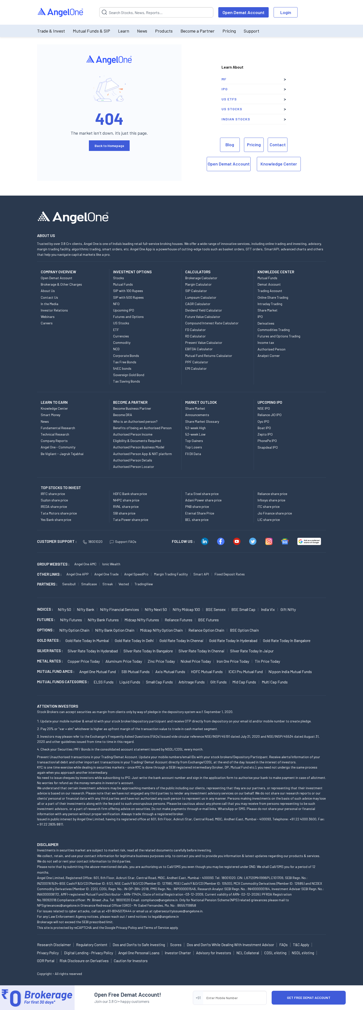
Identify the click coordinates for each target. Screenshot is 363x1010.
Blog (229, 144)
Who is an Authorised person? (135, 421)
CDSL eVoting (275, 953)
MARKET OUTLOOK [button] (201, 402)
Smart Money (50, 415)
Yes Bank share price (56, 519)
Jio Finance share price (275, 513)
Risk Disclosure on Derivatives (84, 960)
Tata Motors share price (59, 513)
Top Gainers (194, 441)
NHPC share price (126, 500)
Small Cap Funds (159, 681)
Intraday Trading (270, 304)
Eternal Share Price (199, 513)
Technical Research (55, 434)
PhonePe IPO (267, 441)
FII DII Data (193, 454)
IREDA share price (54, 506)
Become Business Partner (132, 408)
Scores (176, 944)
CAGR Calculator (197, 304)
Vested (124, 584)
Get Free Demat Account (308, 997)
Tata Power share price (130, 519)
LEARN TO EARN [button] (54, 402)
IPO (225, 89)
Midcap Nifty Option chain (161, 630)
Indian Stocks (236, 119)
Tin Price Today (267, 661)
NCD (116, 349)
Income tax (266, 342)
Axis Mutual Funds (170, 671)
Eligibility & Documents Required (137, 441)
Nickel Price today (196, 661)
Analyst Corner (269, 355)
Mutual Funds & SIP (91, 31)
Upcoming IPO (123, 310)
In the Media (49, 304)
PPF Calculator (196, 362)
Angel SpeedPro (136, 574)
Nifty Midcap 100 (186, 609)
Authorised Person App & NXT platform (142, 454)
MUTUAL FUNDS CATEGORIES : (63, 681)
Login (285, 12)
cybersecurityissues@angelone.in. (178, 911)
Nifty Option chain (74, 630)
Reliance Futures (178, 619)
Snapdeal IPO (268, 447)
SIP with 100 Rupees (128, 291)
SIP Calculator (196, 291)
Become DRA (122, 415)
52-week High (195, 428)
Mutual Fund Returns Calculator (208, 355)
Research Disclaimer (54, 944)
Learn (123, 31)
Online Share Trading (273, 297)
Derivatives (266, 323)
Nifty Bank (85, 609)
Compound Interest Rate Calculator (212, 323)
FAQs (283, 944)
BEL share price (196, 519)
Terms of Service (156, 927)
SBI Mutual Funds (135, 671)
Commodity (121, 342)
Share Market (268, 310)
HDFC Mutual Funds (207, 671)
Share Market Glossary (202, 421)
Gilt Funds (218, 681)
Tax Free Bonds (124, 362)
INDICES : (45, 609)
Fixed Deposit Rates (230, 574)
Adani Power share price (203, 500)
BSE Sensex (216, 609)
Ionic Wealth (111, 564)
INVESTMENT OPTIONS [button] (132, 272)
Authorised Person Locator (133, 466)
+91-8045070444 (119, 911)
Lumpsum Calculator (200, 297)
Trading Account (270, 291)
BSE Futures (208, 619)
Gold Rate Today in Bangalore (286, 640)
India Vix (268, 609)
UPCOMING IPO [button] (270, 402)
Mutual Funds (123, 284)
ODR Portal (45, 960)
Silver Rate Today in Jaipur (252, 650)
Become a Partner (198, 31)
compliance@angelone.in (159, 900)
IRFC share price (53, 494)
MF (224, 79)
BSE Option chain (244, 630)
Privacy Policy (126, 927)
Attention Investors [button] (57, 706)
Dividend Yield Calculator (203, 310)
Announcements (197, 415)
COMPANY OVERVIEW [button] (58, 272)
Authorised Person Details (132, 460)
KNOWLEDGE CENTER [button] (276, 272)
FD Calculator (195, 330)
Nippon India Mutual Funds (290, 671)
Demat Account (269, 284)
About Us (48, 291)
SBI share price (124, 513)
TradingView (144, 584)
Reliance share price (272, 494)
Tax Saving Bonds (126, 381)
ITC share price (269, 506)
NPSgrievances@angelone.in (58, 905)
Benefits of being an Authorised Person (142, 428)
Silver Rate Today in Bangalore (148, 650)
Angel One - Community (58, 447)
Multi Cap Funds (275, 681)
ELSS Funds (104, 681)
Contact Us (49, 297)
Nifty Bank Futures (103, 619)
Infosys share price (271, 500)
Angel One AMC (85, 564)
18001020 (95, 541)
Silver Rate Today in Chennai (201, 650)
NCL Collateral (247, 953)
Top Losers (193, 447)
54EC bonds (122, 368)
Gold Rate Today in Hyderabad (233, 640)
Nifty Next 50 (156, 609)
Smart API (201, 574)
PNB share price (197, 506)
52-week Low (195, 434)
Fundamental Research (58, 428)
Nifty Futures (71, 619)
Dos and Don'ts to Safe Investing (139, 944)
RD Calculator (195, 336)
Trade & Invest (51, 31)
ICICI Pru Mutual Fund (245, 671)
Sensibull (69, 584)
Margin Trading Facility (171, 574)
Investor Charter (178, 953)
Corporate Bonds (126, 355)
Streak (107, 584)
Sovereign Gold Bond (128, 375)
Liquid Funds (129, 681)
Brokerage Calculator (201, 278)
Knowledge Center (279, 163)
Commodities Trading (274, 330)
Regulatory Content (91, 944)
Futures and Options (128, 316)
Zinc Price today (161, 661)
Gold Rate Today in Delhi (134, 640)
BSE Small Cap (243, 609)
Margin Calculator (198, 284)
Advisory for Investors (213, 953)
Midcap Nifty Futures (141, 619)
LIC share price (269, 519)
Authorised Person (271, 349)
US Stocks (232, 109)
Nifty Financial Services (119, 609)
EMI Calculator (196, 368)
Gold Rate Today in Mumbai (87, 640)
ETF (116, 330)
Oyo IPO (263, 421)
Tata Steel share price (202, 494)
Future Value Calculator (202, 316)
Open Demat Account (243, 12)
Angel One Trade (106, 574)
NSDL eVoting (303, 953)
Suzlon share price (54, 500)
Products (164, 31)
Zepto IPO (265, 434)
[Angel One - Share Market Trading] (60, 12)
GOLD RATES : (48, 640)
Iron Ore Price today (233, 661)
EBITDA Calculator (199, 349)
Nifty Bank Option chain (114, 630)
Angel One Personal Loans (139, 953)
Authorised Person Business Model (138, 447)
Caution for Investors (131, 960)
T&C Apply (301, 944)
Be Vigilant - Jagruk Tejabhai (62, 454)
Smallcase (89, 584)
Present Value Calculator (203, 342)
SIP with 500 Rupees (128, 297)
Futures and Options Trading (279, 336)
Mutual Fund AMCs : (55, 671)
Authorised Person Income (132, 434)
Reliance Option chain (206, 630)
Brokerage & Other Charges (61, 284)
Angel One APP (77, 574)
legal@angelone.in (165, 916)
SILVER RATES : (50, 650)
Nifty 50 (64, 609)
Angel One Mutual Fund (97, 671)
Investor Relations (54, 310)
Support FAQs (125, 541)
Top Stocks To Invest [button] (61, 487)
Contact (278, 144)
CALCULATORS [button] (197, 272)
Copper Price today (84, 661)
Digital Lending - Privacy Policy (88, 953)
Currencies (121, 336)
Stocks (118, 278)
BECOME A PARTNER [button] (130, 402)
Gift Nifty (288, 609)
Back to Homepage (109, 146)
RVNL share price (126, 506)
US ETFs (229, 99)
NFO (116, 304)
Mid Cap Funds (244, 681)
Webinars (48, 316)
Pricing (229, 31)
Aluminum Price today (123, 661)
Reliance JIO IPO (270, 415)
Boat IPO (264, 428)
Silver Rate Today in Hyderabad (93, 650)
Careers (47, 323)
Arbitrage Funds (192, 681)
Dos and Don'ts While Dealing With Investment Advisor (230, 944)
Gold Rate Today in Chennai (181, 640)
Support (251, 31)
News (142, 31)
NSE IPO (264, 408)
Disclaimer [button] (48, 844)
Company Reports (54, 441)
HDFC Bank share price (130, 494)
